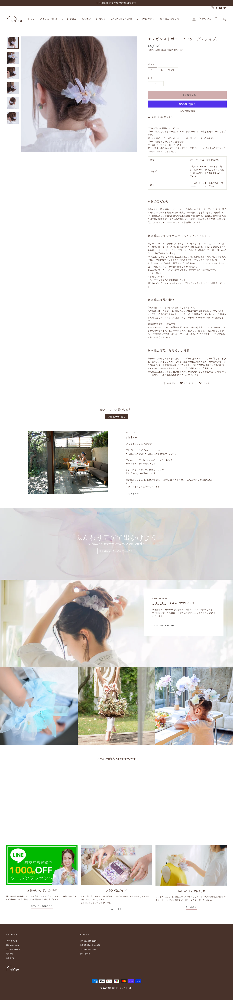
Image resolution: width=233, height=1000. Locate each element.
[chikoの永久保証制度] (191, 865)
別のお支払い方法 (187, 111)
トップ (31, 18)
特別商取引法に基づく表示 (90, 945)
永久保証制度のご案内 (88, 941)
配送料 (158, 50)
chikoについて (146, 18)
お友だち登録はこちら (42, 906)
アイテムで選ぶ (48, 18)
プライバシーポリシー (88, 949)
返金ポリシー (11, 958)
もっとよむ (116, 909)
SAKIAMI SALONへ (164, 625)
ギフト (151, 64)
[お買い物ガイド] (116, 865)
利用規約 (9, 954)
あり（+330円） (168, 70)
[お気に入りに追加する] (37, 771)
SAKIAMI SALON (121, 18)
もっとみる (133, 493)
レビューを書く (116, 416)
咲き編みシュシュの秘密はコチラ (116, 551)
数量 (150, 78)
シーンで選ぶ (69, 18)
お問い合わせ (85, 954)
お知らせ (101, 18)
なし (153, 70)
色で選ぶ (86, 18)
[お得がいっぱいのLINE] (42, 865)
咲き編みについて (170, 18)
